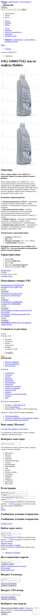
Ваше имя (4, 493)
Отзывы (8, 396)
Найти (24, 10)
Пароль (3, 499)
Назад (3, 45)
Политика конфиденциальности (16, 420)
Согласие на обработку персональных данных (22, 418)
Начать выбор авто (8, 570)
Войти (7, 25)
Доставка (8, 375)
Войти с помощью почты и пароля (13, 566)
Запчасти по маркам (12, 388)
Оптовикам (9, 381)
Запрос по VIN (10, 390)
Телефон (4, 495)
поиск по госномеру (8, 597)
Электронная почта (8, 497)
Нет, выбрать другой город (18, 429)
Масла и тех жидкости (13, 32)
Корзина (8, 23)
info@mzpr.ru (14, 407)
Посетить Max (10, 366)
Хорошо (4, 614)
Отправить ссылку (8, 564)
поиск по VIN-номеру (9, 583)
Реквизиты (9, 384)
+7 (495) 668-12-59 (18, 405)
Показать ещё (6, 270)
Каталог (4, 7)
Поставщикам (10, 382)
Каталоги (8, 30)
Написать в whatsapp (12, 552)
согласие (11, 502)
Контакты (8, 34)
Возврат (8, 392)
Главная (8, 49)
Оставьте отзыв (6, 523)
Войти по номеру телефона (11, 545)
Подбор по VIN (10, 36)
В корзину (5, 291)
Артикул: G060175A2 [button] (9, 52)
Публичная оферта (12, 416)
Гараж (7, 21)
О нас (7, 28)
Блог (7, 398)
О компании (9, 373)
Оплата (7, 377)
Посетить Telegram (12, 362)
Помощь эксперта (11, 41)
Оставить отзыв (6, 276)
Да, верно (4, 429)
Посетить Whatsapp (12, 364)
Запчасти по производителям (15, 394)
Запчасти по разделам (13, 386)
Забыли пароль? (6, 543)
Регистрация (5, 568)
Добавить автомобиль (9, 585)
